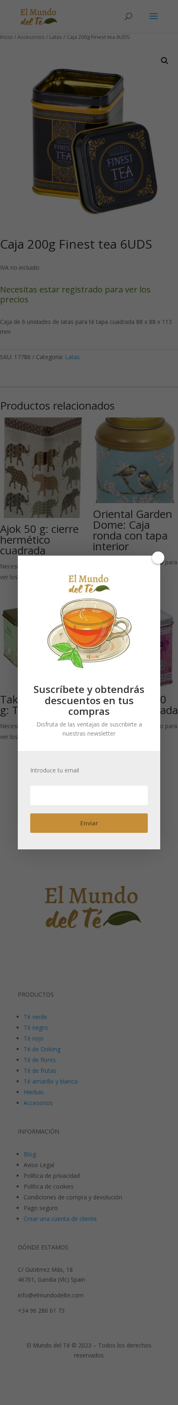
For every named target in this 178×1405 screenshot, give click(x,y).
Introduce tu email (54, 770)
